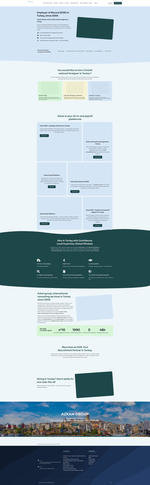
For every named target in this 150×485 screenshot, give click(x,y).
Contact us (75, 424)
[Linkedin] (110, 482)
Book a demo (118, 3)
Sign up (110, 3)
